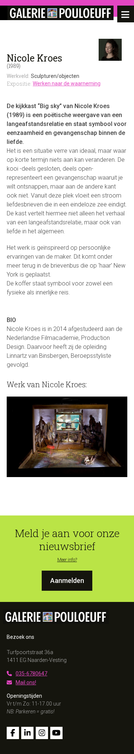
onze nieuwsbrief (79, 539)
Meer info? (67, 559)
